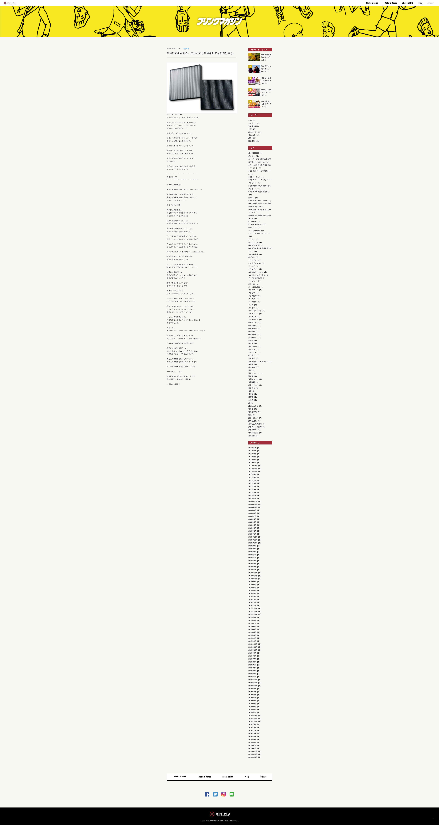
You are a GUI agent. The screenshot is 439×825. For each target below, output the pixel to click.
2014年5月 (252, 736)
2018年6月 (252, 590)
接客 (250, 391)
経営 (250, 138)
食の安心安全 (253, 433)
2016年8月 (252, 656)
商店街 (250, 343)
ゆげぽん (251, 257)
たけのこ (251, 239)
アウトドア (252, 260)
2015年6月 (252, 698)
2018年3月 (252, 599)
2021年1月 (252, 498)
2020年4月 (252, 525)
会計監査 (251, 331)
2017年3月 (252, 635)
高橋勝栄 (251, 436)
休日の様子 (252, 328)
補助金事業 (252, 412)
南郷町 (250, 340)
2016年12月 (253, 644)
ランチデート (253, 314)
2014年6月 (252, 733)
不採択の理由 (253, 320)
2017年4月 (252, 632)
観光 (250, 415)
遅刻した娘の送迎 (255, 424)
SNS (250, 120)
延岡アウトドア (254, 373)
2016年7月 (252, 659)
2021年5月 (252, 486)
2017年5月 (252, 629)
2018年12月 (253, 573)
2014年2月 (252, 745)
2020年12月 (253, 501)
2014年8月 (252, 727)
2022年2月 (252, 460)
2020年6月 (252, 519)
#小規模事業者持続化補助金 (258, 192)
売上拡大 (251, 355)
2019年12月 (253, 537)
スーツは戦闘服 (254, 287)
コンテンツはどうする (256, 275)
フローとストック (255, 311)
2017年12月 (253, 608)
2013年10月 (253, 757)
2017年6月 (252, 626)
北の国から (252, 337)
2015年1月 (252, 712)
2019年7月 (252, 552)
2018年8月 (252, 584)
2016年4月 (252, 668)
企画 (250, 129)
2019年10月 (253, 543)
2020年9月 (252, 510)
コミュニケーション (255, 272)
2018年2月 (252, 602)
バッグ (250, 305)
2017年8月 (252, 620)
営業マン (251, 349)
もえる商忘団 (253, 254)
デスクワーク (253, 290)
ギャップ (251, 266)
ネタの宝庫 (252, 296)
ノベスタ (251, 299)
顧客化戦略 (252, 430)
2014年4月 (252, 739)
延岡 (250, 370)
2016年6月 (252, 662)
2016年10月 (253, 650)
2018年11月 (253, 576)
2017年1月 (252, 641)
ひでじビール (253, 242)
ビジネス (251, 308)
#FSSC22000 (253, 153)
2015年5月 (252, 701)
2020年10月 (253, 507)
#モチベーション (254, 177)
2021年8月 (252, 477)
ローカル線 (252, 317)
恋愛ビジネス (253, 385)
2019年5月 (252, 558)
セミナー (251, 123)
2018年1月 (252, 605)
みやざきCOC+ (254, 245)
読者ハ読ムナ (253, 418)
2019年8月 (252, 549)
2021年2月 (252, 495)
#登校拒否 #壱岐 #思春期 (258, 201)
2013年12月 (253, 751)
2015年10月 (253, 686)
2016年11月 (253, 647)
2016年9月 (252, 653)
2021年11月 (253, 468)
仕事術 (250, 126)
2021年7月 (252, 480)
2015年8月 (252, 692)
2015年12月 (253, 680)
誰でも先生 (252, 421)
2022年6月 (252, 448)
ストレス (251, 284)
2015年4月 (252, 703)
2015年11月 (253, 683)
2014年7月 (252, 730)
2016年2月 (252, 674)
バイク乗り (252, 302)
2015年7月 (252, 695)
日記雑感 (186, 49)
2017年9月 (252, 617)
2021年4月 (252, 489)
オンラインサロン (255, 263)
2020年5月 (252, 522)
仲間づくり (252, 323)
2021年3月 (252, 492)
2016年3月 (252, 671)
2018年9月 (252, 582)
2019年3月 (252, 564)
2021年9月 (252, 474)
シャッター (252, 281)
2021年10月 (253, 471)
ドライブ (251, 293)
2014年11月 (253, 718)
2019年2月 (252, 567)
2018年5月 (252, 593)
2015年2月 (252, 709)
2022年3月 (252, 457)
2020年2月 (252, 531)
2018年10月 (253, 579)
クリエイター (253, 269)
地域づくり (252, 132)
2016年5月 (252, 665)
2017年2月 (252, 638)
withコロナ (252, 227)
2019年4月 (252, 561)
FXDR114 (252, 221)
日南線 (250, 394)
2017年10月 (253, 614)
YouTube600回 (254, 230)
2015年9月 (252, 689)
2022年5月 (252, 451)
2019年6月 (252, 555)
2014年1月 (252, 748)
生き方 (250, 400)
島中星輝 (251, 367)
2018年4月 (252, 596)
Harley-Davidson (255, 224)
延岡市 (250, 376)
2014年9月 (252, 724)
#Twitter (251, 156)
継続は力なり (253, 406)
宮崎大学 (251, 358)
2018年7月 (252, 587)
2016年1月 (252, 677)
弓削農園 (251, 382)
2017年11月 (253, 611)
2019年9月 (252, 546)
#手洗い (251, 198)
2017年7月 (252, 623)
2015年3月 (252, 706)
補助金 (250, 409)
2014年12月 (253, 715)
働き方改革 (252, 334)
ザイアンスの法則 (255, 278)
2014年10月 (253, 721)
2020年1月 (252, 534)
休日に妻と (252, 325)
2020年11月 (253, 504)
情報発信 (251, 388)
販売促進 (251, 141)
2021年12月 (253, 465)
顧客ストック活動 (255, 427)
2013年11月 (253, 754)
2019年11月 (253, 540)
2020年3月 (252, 528)
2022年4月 (252, 454)
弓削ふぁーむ (253, 379)
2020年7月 (252, 516)
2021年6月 (252, 483)
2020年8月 (252, 513)
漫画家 (250, 397)
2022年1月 (252, 462)
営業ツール (252, 346)
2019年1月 (252, 570)
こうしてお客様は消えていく (259, 233)
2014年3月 (252, 742)
